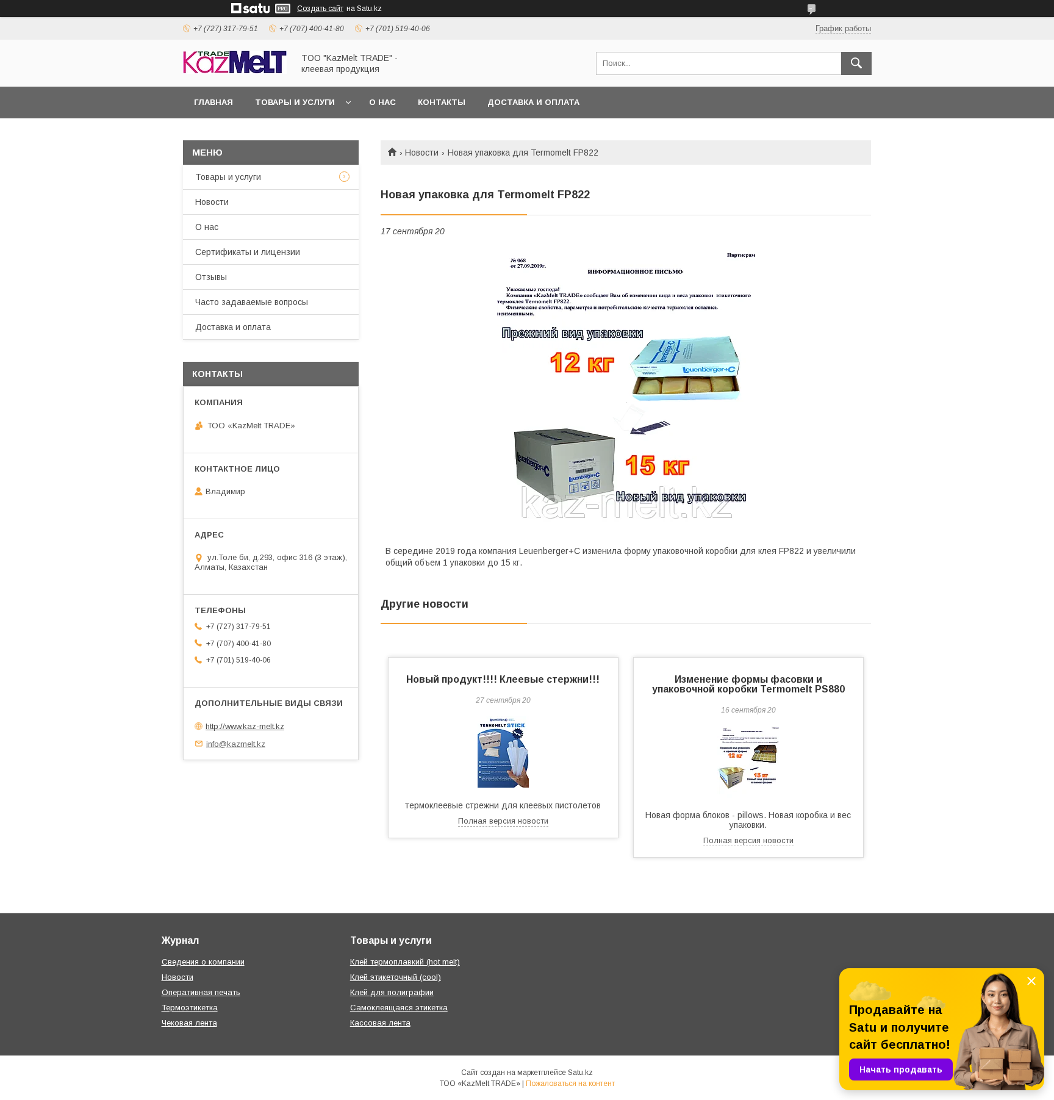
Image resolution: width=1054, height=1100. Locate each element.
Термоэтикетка (190, 1007)
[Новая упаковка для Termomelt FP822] (625, 393)
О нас (382, 102)
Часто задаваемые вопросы (251, 302)
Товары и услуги (295, 102)
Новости (422, 152)
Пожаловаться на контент (570, 1083)
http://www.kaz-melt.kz (245, 726)
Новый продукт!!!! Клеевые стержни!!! (503, 679)
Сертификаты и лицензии (247, 252)
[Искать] (856, 63)
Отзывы (211, 277)
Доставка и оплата (533, 102)
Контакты (441, 102)
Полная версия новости (503, 820)
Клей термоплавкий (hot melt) (405, 961)
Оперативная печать (201, 992)
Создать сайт (320, 8)
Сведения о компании (203, 961)
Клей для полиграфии (392, 992)
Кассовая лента (380, 1022)
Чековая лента (189, 1022)
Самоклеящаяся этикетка (399, 1007)
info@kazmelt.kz (235, 743)
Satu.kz (580, 1072)
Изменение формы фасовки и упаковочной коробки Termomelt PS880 (748, 684)
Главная (213, 102)
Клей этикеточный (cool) (395, 977)
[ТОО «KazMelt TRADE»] (235, 71)
